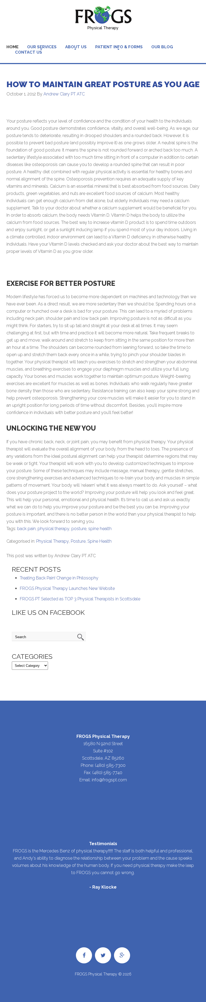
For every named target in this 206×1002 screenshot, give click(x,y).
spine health (100, 528)
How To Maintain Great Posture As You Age (103, 84)
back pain (26, 528)
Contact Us (28, 52)
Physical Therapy (52, 541)
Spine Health (99, 541)
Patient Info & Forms (119, 47)
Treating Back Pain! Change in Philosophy (59, 578)
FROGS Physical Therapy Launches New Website (67, 588)
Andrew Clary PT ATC (64, 94)
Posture (78, 541)
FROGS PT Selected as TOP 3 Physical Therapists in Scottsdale (80, 598)
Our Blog (162, 47)
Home (12, 47)
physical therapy (53, 528)
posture (78, 528)
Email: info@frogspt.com (103, 779)
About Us (76, 47)
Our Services (42, 47)
